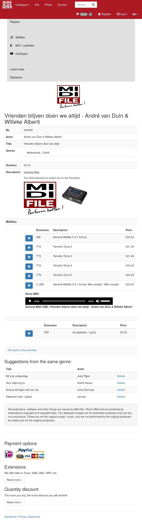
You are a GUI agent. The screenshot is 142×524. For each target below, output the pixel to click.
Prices (48, 4)
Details (121, 376)
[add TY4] (29, 266)
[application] (69, 301)
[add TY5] (29, 276)
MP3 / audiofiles (24, 45)
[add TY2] (29, 248)
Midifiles (20, 37)
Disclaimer (16, 77)
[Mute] (97, 301)
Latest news (17, 69)
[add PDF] (29, 333)
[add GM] (29, 238)
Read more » (14, 480)
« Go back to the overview (21, 350)
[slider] (106, 300)
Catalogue (21, 53)
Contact (62, 4)
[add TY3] (29, 257)
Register (106, 14)
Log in (123, 14)
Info (37, 4)
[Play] (30, 301)
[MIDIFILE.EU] (7, 4)
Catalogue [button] (21, 4)
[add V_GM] (29, 285)
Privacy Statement (29, 516)
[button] (135, 14)
